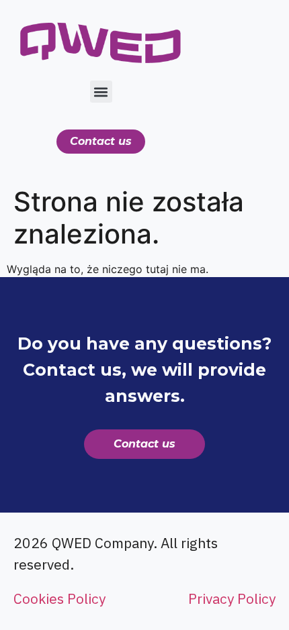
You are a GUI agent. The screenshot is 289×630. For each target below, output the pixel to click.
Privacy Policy (232, 598)
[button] (101, 92)
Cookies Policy (59, 598)
